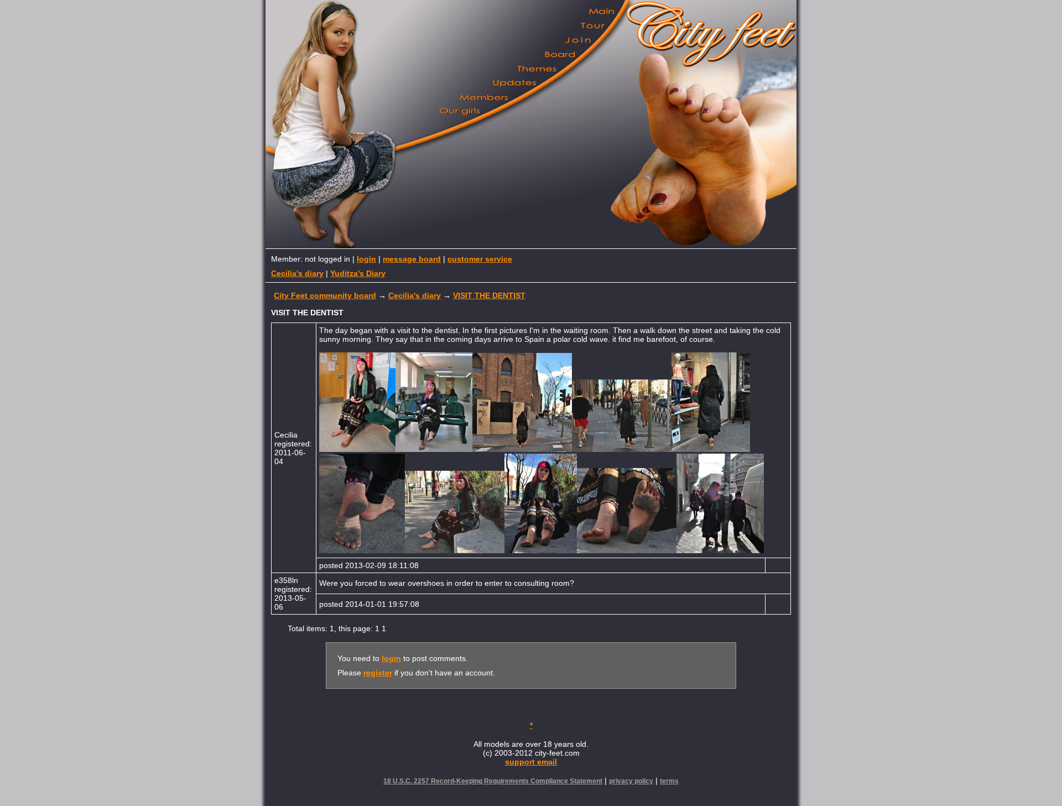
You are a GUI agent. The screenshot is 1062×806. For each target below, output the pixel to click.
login (366, 258)
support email (531, 761)
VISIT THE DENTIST (489, 295)
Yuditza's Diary (358, 273)
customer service (479, 258)
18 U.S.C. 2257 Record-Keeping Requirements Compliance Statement (492, 781)
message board (412, 258)
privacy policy (631, 781)
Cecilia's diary (297, 273)
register (377, 672)
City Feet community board (325, 295)
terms (669, 781)
